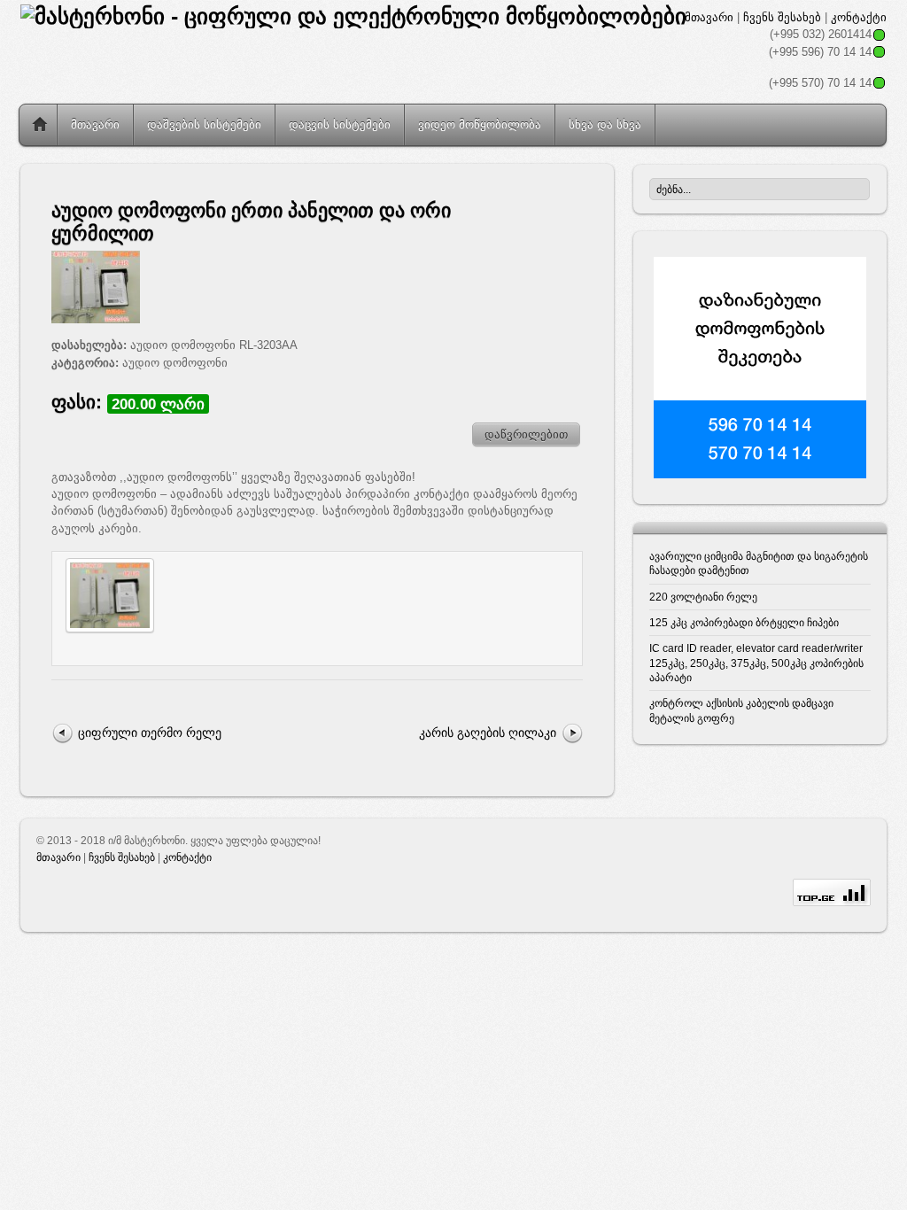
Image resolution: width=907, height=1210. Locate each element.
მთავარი (709, 17)
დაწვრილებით (526, 434)
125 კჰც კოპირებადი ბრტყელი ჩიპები (744, 622)
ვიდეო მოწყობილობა (479, 124)
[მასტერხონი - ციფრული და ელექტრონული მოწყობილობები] (353, 16)
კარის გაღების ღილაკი (487, 732)
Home (39, 125)
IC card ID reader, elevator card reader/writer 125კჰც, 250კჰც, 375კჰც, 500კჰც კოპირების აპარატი (756, 662)
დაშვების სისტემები (204, 124)
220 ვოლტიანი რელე (703, 596)
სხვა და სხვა (605, 124)
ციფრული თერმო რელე (149, 732)
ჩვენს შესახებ (782, 17)
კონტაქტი (859, 17)
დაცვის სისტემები (340, 124)
